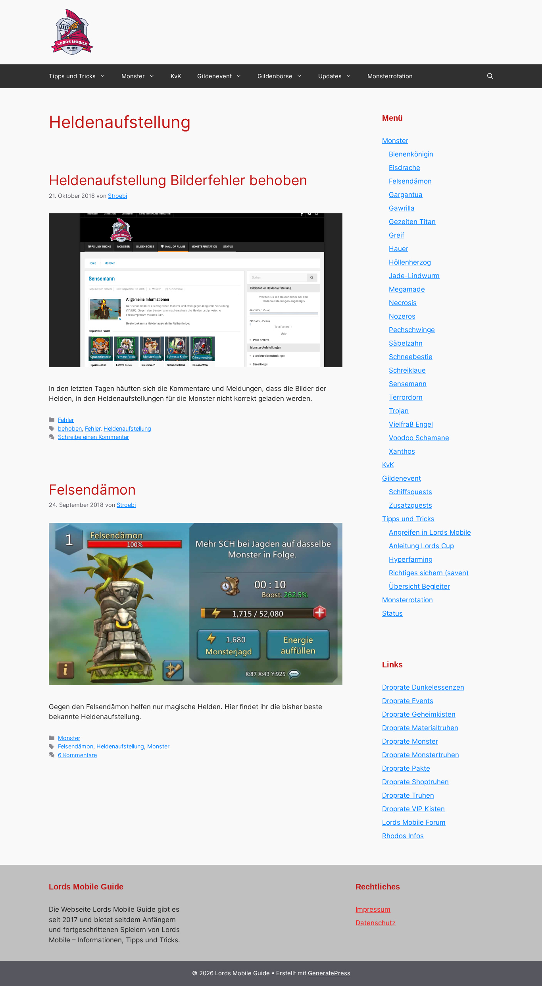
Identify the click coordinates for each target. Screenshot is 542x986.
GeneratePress (329, 973)
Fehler (66, 419)
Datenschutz (376, 923)
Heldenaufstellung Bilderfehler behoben (178, 180)
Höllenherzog (410, 262)
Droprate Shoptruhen (415, 782)
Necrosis (403, 303)
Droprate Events (407, 701)
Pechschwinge (412, 330)
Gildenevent (214, 76)
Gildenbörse (275, 76)
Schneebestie (410, 357)
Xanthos (402, 451)
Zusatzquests (410, 505)
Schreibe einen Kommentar (93, 436)
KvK (176, 76)
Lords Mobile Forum (414, 822)
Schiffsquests (410, 492)
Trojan (399, 411)
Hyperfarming (410, 559)
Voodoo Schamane (419, 438)
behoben (70, 428)
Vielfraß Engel (411, 424)
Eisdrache (404, 168)
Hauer (398, 249)
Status (392, 613)
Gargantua (406, 195)
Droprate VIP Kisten (413, 809)
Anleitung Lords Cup (421, 546)
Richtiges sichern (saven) (429, 573)
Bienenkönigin (411, 154)
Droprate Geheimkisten (419, 714)
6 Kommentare (77, 755)
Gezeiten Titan (412, 222)
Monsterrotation (390, 76)
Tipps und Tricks (72, 76)
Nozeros (402, 316)
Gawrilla (402, 208)
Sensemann (408, 384)
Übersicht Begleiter (419, 586)
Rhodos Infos (403, 836)
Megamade (407, 289)
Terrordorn (406, 397)
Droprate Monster (410, 741)
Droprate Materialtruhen (420, 728)
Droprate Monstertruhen (420, 755)
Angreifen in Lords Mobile (430, 532)
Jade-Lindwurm (414, 276)
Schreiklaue (407, 370)
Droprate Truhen (408, 795)
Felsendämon (92, 489)
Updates (330, 76)
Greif (396, 235)
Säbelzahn (406, 343)
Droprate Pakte (406, 768)
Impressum (373, 909)
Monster (133, 76)
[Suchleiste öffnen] (490, 76)
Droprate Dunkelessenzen (423, 687)
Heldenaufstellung (127, 428)
